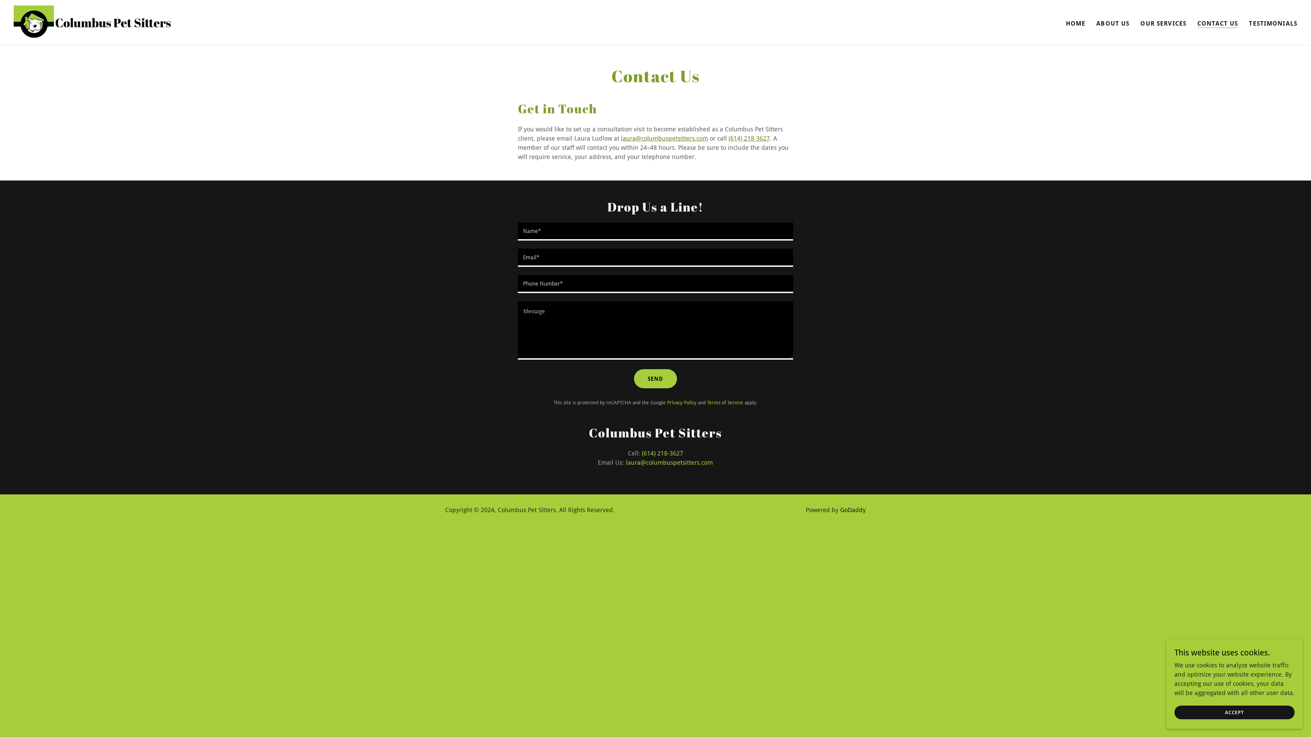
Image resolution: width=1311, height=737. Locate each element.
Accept (1234, 712)
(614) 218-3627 (749, 138)
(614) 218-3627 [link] (662, 453)
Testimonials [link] (1273, 23)
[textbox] (655, 231)
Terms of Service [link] (725, 402)
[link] (92, 22)
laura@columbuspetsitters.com (664, 138)
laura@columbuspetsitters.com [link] (669, 462)
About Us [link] (1112, 23)
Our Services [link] (1163, 23)
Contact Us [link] (1217, 23)
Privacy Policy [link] (681, 402)
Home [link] (1076, 23)
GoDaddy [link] (853, 510)
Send (655, 379)
